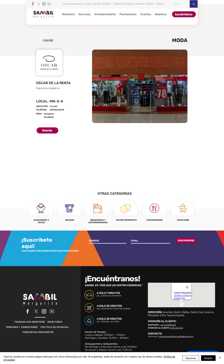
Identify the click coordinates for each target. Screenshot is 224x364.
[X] (38, 4)
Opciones (191, 358)
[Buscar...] (194, 4)
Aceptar (208, 358)
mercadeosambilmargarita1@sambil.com (176, 336)
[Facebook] (33, 4)
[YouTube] (49, 4)
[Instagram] (44, 4)
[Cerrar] (220, 358)
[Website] (69, 110)
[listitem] (41, 212)
